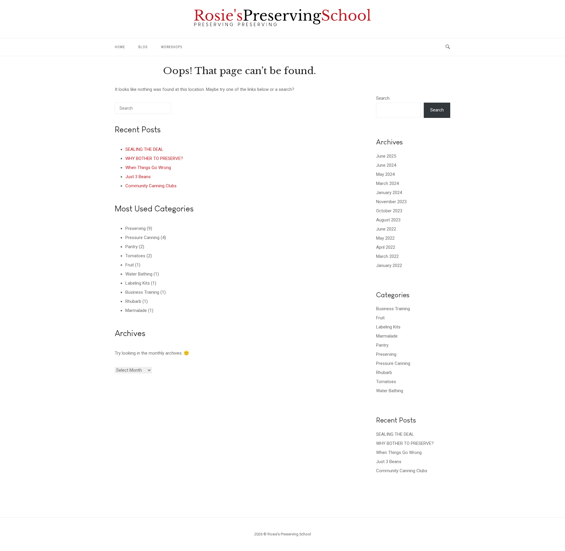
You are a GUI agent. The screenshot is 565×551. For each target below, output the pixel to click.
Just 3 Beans (138, 176)
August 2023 (388, 220)
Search (383, 98)
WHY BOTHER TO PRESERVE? (154, 158)
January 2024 (389, 192)
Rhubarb (133, 301)
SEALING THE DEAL (144, 149)
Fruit (129, 265)
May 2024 (385, 174)
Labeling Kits (137, 283)
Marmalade (136, 310)
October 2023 (389, 210)
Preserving (135, 228)
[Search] (158, 110)
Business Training (142, 292)
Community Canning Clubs (151, 185)
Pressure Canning (142, 237)
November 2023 (391, 201)
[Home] (282, 24)
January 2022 (389, 265)
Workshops (171, 47)
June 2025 (386, 156)
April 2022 (385, 247)
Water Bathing (138, 274)
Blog (143, 47)
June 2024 (386, 165)
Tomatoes (135, 255)
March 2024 (387, 183)
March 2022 (387, 256)
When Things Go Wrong (148, 167)
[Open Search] (447, 47)
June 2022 (386, 229)
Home (120, 47)
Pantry (131, 246)
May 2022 (385, 238)
